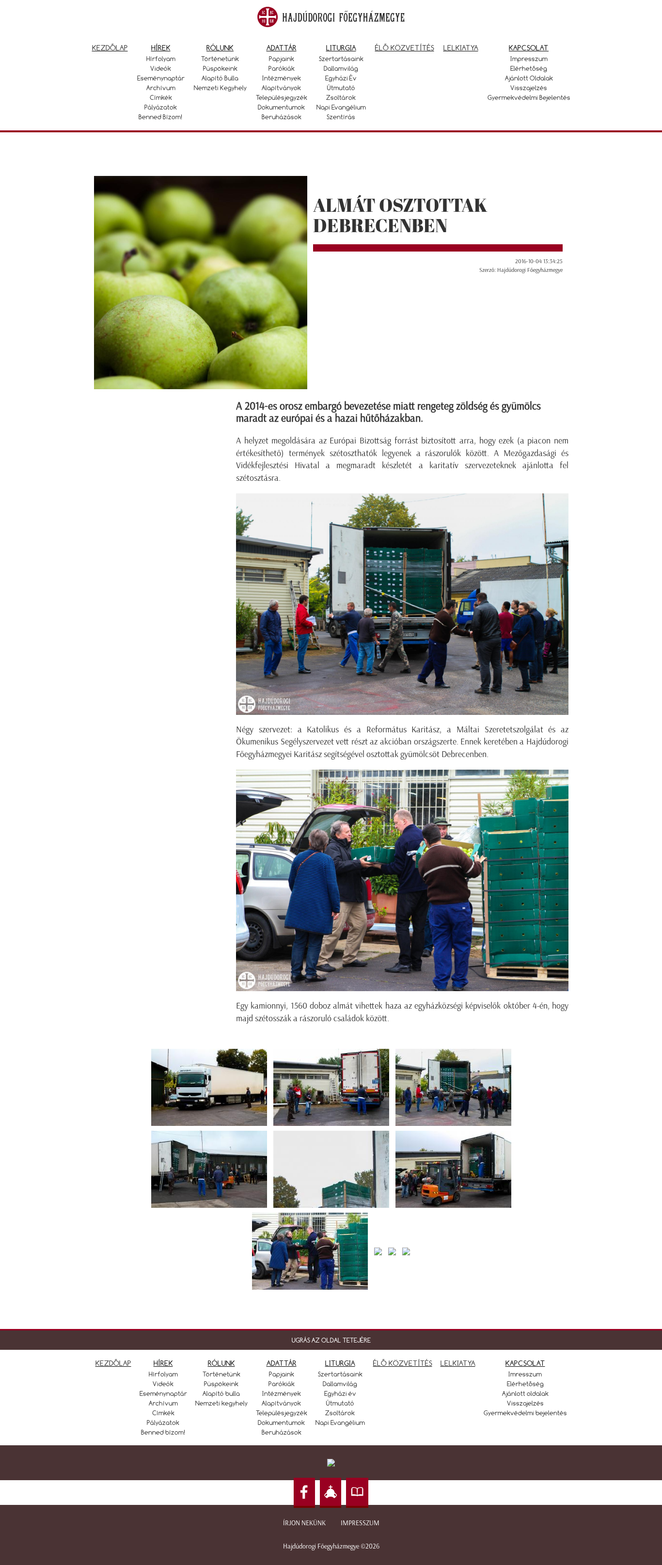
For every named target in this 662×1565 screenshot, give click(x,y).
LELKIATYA (458, 1363)
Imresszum (525, 1374)
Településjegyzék (281, 97)
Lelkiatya (460, 47)
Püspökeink (220, 68)
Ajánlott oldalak (529, 78)
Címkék (161, 97)
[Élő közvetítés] (330, 1493)
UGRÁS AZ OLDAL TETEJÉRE (331, 1340)
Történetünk (220, 59)
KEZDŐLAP (113, 1363)
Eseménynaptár (161, 78)
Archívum (160, 88)
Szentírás (341, 117)
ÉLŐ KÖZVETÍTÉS (402, 1363)
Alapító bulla (220, 78)
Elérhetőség (528, 68)
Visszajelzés (528, 88)
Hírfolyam (160, 59)
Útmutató (341, 88)
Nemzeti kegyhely (220, 88)
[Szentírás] (357, 1493)
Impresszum (529, 59)
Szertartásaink (341, 59)
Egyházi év (341, 78)
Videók (160, 68)
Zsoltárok (341, 97)
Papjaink (281, 59)
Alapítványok (281, 88)
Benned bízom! (161, 117)
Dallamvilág (341, 68)
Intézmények (281, 78)
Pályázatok (160, 107)
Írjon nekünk (304, 1523)
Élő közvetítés (404, 47)
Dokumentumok (281, 107)
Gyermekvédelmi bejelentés (529, 97)
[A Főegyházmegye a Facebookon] (304, 1493)
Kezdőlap (110, 47)
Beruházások (281, 117)
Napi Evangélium (341, 107)
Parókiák (281, 68)
